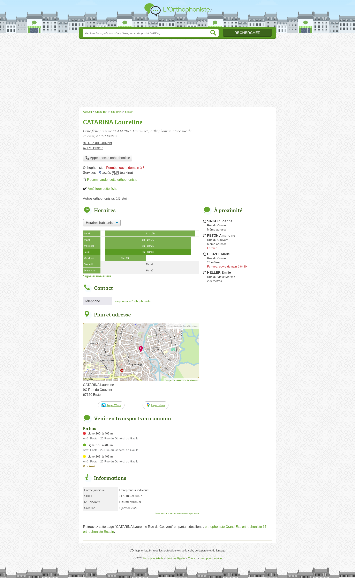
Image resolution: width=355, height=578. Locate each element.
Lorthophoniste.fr (177, 14)
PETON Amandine (221, 235)
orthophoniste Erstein (98, 531)
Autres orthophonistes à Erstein (106, 198)
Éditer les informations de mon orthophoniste (177, 513)
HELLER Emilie (219, 272)
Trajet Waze (114, 405)
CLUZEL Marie (218, 254)
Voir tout (89, 466)
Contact (192, 558)
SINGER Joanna (219, 221)
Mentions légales (175, 558)
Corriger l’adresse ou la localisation (181, 380)
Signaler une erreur (97, 276)
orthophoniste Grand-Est (222, 526)
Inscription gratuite (211, 558)
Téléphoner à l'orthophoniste (132, 301)
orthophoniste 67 (254, 526)
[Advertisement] (177, 74)
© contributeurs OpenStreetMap (182, 326)
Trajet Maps (158, 405)
